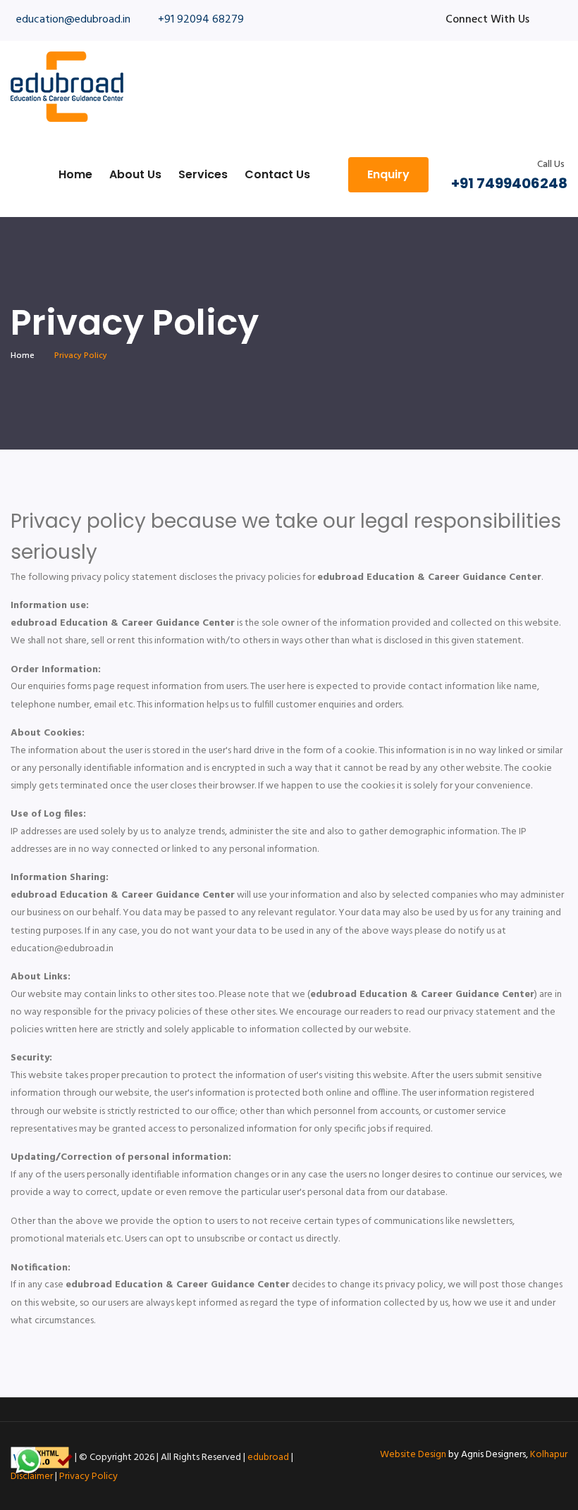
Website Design (413, 1455)
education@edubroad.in (73, 20)
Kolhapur (548, 1455)
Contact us (277, 174)
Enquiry (388, 174)
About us (135, 174)
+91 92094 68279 (201, 20)
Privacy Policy (88, 1476)
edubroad (268, 1457)
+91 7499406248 (509, 183)
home (23, 356)
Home (75, 174)
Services (203, 174)
